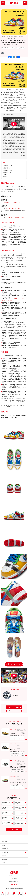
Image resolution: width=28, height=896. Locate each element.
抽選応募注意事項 (7, 170)
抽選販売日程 (6, 168)
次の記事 (19, 710)
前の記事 (9, 710)
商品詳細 (5, 176)
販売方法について (7, 165)
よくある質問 (5, 852)
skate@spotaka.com (15, 210)
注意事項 (5, 174)
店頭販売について (7, 172)
